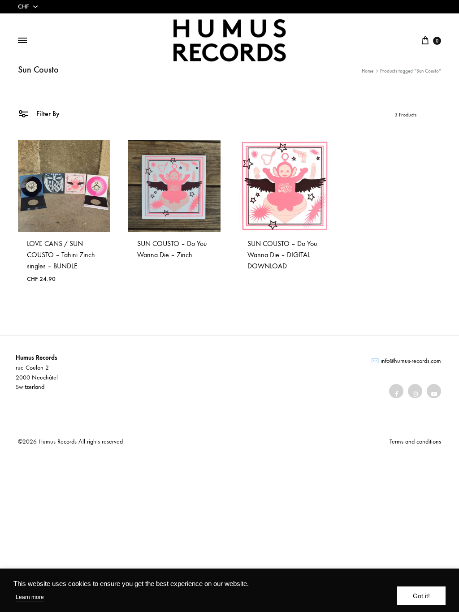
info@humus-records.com (411, 361)
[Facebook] (396, 391)
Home (367, 71)
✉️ (375, 361)
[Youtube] (434, 391)
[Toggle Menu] (22, 41)
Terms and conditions (415, 441)
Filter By (47, 113)
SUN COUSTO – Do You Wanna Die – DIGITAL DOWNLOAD (282, 254)
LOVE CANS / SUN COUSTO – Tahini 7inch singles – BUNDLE (61, 254)
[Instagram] (415, 391)
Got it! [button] (421, 595)
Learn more (30, 597)
